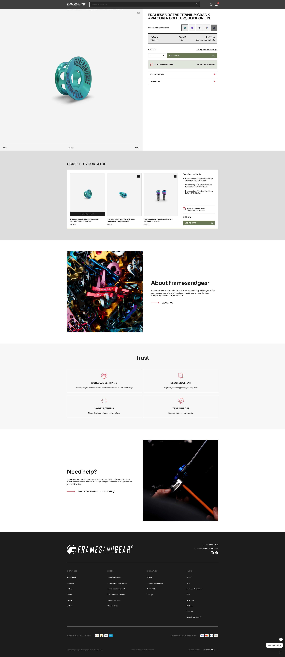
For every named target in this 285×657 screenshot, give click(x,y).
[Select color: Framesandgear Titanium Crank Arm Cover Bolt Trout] (206, 27)
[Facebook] (216, 552)
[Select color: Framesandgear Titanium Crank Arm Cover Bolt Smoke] (199, 27)
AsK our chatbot (88, 492)
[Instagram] (212, 552)
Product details (157, 74)
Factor (69, 600)
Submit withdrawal (194, 617)
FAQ (207, 10)
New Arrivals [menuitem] (108, 10)
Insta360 (70, 583)
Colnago (70, 589)
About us (167, 303)
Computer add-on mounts (117, 583)
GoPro (69, 606)
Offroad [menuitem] (119, 10)
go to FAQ (108, 492)
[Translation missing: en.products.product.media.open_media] (138, 13)
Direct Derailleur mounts (116, 589)
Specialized (71, 578)
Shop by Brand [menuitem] (91, 10)
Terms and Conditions (195, 589)
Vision (69, 595)
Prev (5, 147)
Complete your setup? (207, 49)
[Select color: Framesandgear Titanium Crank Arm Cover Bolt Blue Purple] (192, 27)
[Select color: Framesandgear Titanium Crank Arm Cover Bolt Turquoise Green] (184, 27)
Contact (215, 10)
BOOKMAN (151, 589)
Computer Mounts (114, 578)
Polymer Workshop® (155, 583)
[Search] (197, 4)
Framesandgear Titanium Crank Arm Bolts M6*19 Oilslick (158, 220)
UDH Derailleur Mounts (116, 595)
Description (155, 81)
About (199, 10)
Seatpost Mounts (113, 600)
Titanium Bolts (112, 606)
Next (137, 147)
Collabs (190, 606)
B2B (188, 595)
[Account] (211, 4)
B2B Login (190, 600)
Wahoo (149, 578)
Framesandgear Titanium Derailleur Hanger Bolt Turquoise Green (121, 220)
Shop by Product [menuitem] (73, 10)
